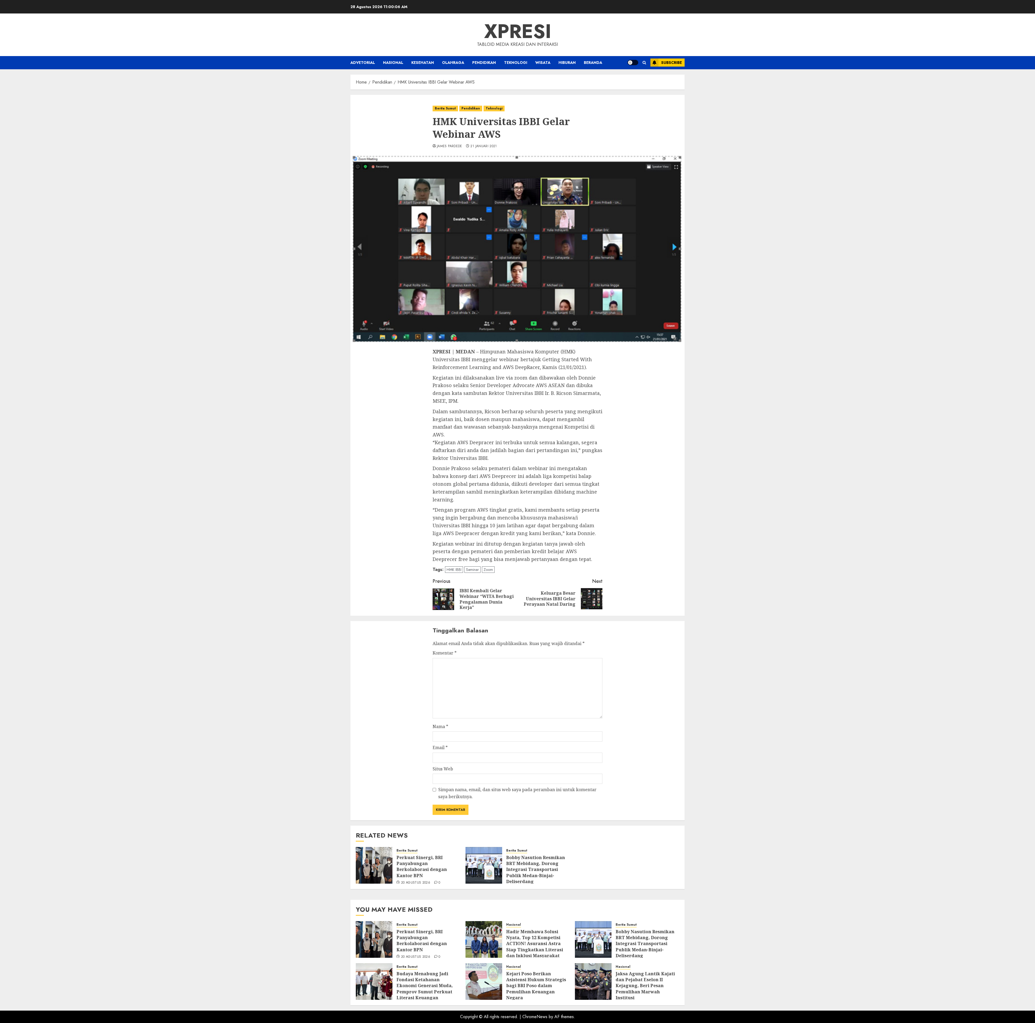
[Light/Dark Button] (632, 62)
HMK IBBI (454, 569)
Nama (440, 726)
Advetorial (362, 62)
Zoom (488, 569)
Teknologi (515, 62)
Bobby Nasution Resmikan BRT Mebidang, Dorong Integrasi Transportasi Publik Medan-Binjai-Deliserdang (535, 870)
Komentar (445, 653)
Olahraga (453, 62)
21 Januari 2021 (483, 146)
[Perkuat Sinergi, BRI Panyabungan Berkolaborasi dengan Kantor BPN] (374, 865)
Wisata (542, 62)
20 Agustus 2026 (415, 883)
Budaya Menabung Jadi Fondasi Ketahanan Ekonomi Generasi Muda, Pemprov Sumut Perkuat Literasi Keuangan (424, 986)
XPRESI (517, 31)
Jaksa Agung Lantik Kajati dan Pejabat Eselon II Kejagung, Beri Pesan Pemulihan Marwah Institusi (645, 986)
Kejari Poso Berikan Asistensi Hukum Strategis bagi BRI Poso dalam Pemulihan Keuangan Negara (536, 986)
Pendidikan (484, 62)
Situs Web (443, 769)
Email (440, 747)
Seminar (472, 569)
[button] (644, 62)
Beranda (593, 62)
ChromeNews (534, 1017)
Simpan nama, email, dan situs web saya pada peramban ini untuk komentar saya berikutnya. (517, 793)
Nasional (393, 62)
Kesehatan (422, 62)
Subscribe (671, 62)
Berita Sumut (445, 108)
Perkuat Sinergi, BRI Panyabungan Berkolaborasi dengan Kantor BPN (421, 867)
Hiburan (567, 62)
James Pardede (449, 146)
